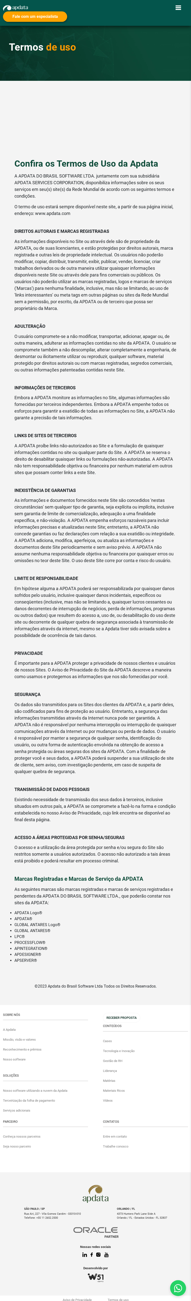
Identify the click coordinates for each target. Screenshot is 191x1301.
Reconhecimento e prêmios (22, 1049)
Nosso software (14, 1059)
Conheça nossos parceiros (22, 1136)
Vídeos (108, 1100)
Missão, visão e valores (19, 1039)
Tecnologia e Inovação (119, 1051)
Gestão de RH (112, 1061)
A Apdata (9, 1029)
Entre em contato (115, 1136)
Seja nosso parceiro (17, 1146)
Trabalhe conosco (115, 1146)
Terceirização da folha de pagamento (29, 1100)
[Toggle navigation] (178, 7)
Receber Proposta (121, 1018)
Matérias (109, 1081)
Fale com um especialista (35, 16)
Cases (107, 1041)
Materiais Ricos (114, 1090)
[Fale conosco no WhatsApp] (178, 1288)
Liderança (110, 1071)
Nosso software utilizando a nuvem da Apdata (35, 1090)
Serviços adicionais (16, 1110)
